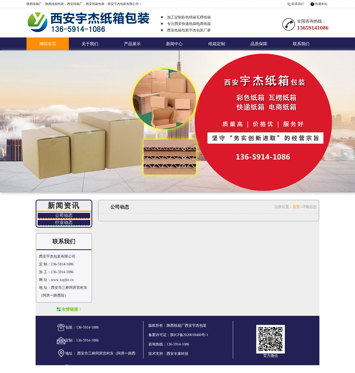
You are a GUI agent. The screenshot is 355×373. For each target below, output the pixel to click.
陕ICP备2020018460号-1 (189, 335)
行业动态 (64, 222)
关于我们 (90, 44)
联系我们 (298, 4)
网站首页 (48, 44)
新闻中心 (174, 44)
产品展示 (132, 44)
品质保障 (259, 44)
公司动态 (64, 215)
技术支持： (157, 354)
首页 (296, 207)
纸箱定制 (216, 44)
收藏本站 (321, 4)
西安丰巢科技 (177, 354)
